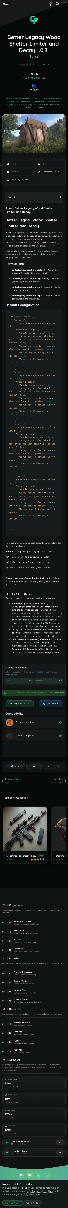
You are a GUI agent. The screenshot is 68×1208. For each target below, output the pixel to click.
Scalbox (36, 74)
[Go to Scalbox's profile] (34, 87)
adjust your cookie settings (40, 1191)
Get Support (52, 703)
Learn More (59, 692)
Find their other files (34, 77)
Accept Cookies (13, 1203)
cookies (23, 1187)
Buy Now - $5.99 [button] (21, 703)
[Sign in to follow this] (34, 766)
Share (16, 766)
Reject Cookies (32, 1203)
